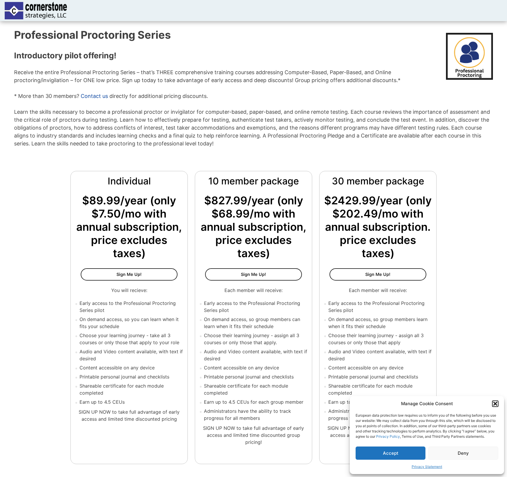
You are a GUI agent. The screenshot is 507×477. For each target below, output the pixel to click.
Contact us (94, 96)
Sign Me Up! (146, 274)
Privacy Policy (388, 436)
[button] (495, 404)
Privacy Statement (427, 466)
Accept (390, 453)
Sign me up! (395, 274)
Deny (463, 453)
